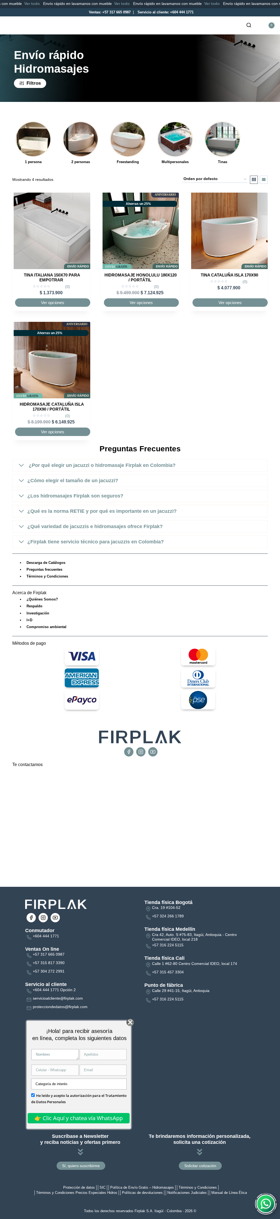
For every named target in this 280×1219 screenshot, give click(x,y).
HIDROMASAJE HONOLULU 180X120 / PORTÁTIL (140, 277)
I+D (29, 620)
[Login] (258, 25)
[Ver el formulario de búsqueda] (249, 25)
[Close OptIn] (130, 1022)
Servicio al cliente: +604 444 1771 (165, 12)
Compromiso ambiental (46, 627)
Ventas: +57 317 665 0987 (109, 12)
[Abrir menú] (59, 25)
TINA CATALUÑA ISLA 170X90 (229, 275)
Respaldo (34, 606)
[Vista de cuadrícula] (254, 180)
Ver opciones (52, 302)
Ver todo (14, 3)
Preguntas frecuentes (44, 569)
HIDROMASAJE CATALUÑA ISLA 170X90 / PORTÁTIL (52, 406)
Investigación (38, 613)
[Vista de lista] (264, 180)
